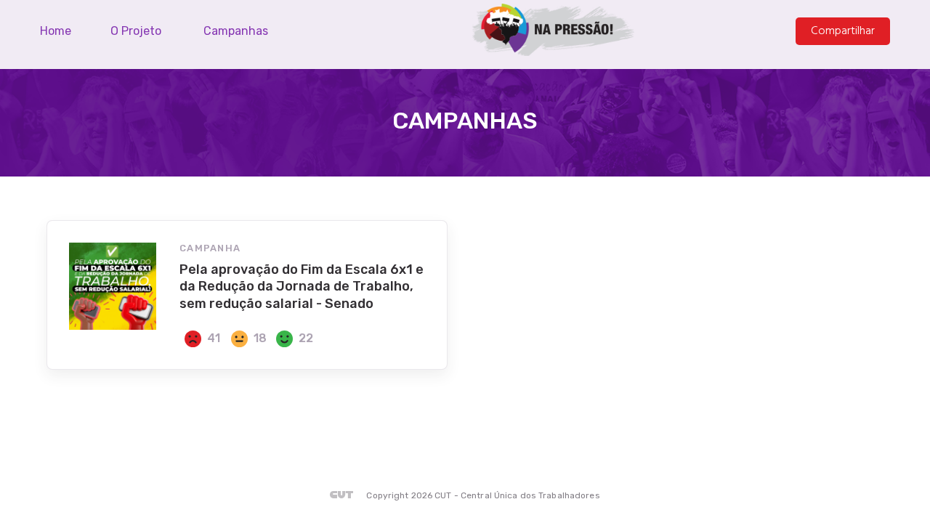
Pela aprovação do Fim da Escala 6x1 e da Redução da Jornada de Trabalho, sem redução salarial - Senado (301, 287)
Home (55, 31)
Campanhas (235, 31)
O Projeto (135, 31)
